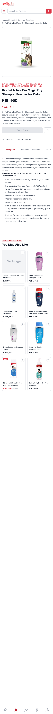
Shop (10, 20)
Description (10, 150)
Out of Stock (22, 130)
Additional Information (30, 150)
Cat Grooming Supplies (23, 20)
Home (4, 20)
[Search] (49, 11)
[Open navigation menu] (3, 11)
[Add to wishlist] (47, 130)
